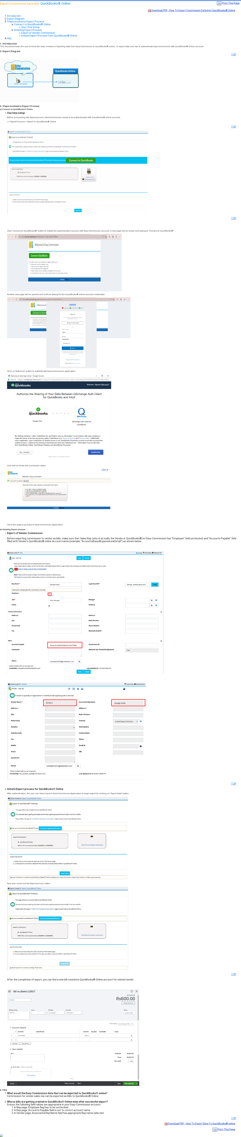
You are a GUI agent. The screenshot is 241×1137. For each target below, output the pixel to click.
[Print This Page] (219, 3)
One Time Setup (30, 27)
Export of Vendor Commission (38, 32)
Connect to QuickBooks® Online (32, 24)
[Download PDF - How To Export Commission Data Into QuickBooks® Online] (149, 10)
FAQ (9, 38)
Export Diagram (16, 18)
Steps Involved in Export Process (25, 21)
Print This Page (231, 3)
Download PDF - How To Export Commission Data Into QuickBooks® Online (193, 10)
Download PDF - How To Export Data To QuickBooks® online (201, 1123)
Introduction (14, 15)
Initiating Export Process (28, 30)
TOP (233, 54)
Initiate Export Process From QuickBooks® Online (49, 35)
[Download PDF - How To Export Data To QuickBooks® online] (166, 1123)
